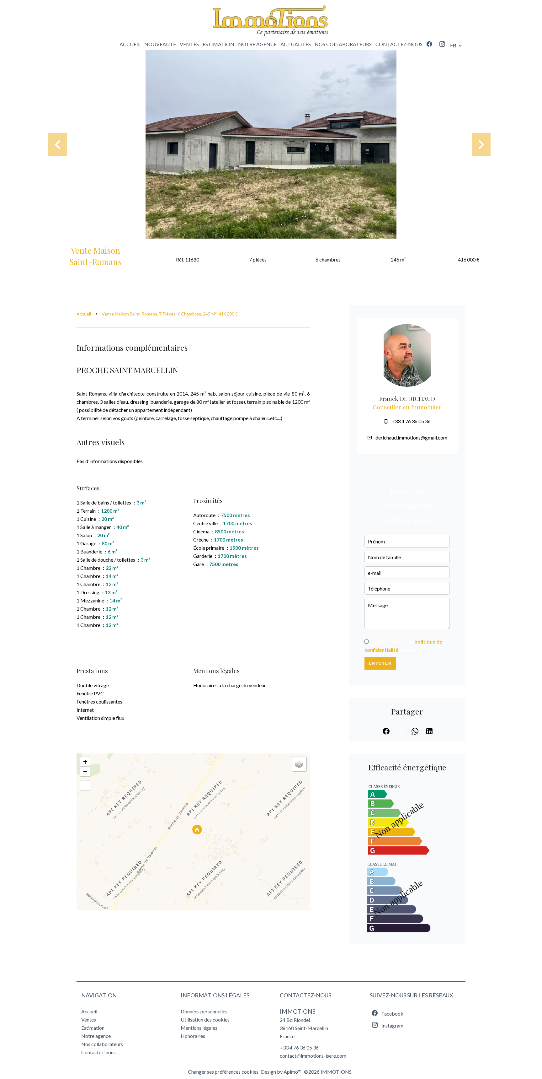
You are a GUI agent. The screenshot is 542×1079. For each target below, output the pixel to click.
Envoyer (380, 663)
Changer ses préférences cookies (223, 1072)
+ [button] (85, 762)
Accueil (84, 313)
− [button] (85, 771)
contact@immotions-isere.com (313, 1056)
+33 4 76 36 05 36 (411, 421)
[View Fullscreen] (85, 785)
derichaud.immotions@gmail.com (411, 437)
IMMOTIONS (298, 1011)
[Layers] (299, 764)
